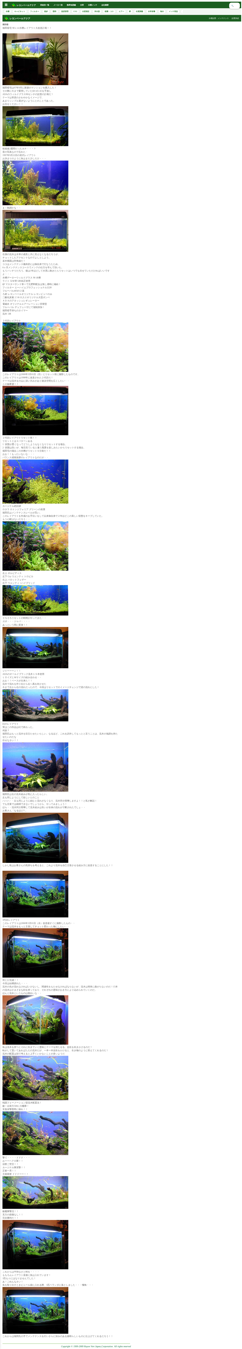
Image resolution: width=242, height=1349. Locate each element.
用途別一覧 (44, 5)
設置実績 (235, 18)
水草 (82, 5)
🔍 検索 (234, 6)
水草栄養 (151, 11)
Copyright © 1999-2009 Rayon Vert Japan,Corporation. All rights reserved (96, 1346)
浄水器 (97, 11)
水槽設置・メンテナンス (219, 18)
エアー (121, 11)
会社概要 (105, 5)
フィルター (34, 11)
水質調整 (139, 11)
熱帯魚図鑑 (71, 5)
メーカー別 (58, 5)
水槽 (7, 11)
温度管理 (64, 11)
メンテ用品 (173, 11)
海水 (162, 11)
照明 (54, 11)
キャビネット (19, 11)
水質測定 (85, 11)
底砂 (46, 11)
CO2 (75, 11)
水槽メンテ (92, 5)
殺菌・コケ (109, 11)
